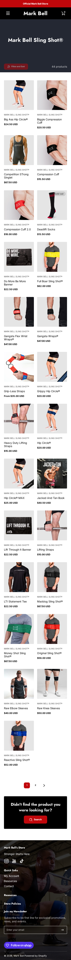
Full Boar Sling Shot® (50, 281)
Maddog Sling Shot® (50, 601)
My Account (11, 875)
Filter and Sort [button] (18, 66)
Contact (9, 886)
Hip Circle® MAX (14, 497)
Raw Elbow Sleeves (16, 708)
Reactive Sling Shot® (17, 759)
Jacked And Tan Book (51, 497)
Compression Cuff (48, 174)
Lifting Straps (45, 549)
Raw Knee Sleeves (48, 708)
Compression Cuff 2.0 (17, 229)
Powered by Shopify (35, 955)
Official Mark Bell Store (35, 3)
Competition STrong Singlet (16, 176)
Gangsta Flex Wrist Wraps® (15, 337)
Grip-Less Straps (14, 391)
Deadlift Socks (46, 229)
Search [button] (38, 819)
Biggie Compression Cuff (49, 121)
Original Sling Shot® (49, 653)
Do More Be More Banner (15, 283)
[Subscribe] (62, 930)
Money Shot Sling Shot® (15, 654)
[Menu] (8, 13)
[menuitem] (35, 876)
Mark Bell (19, 955)
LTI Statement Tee (15, 601)
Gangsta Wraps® (47, 336)
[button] (63, 13)
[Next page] (44, 785)
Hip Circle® (44, 442)
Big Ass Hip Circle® (16, 119)
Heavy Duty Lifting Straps (15, 444)
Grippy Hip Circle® (48, 391)
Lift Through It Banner (17, 549)
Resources (10, 881)
